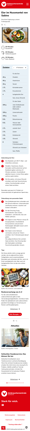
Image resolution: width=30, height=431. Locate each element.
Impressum (9, 420)
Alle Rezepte (14, 314)
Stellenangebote (10, 415)
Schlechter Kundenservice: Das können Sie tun (13, 355)
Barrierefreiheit (19, 420)
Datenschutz (21, 415)
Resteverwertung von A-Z (11, 292)
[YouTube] (2, 405)
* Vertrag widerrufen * (15, 424)
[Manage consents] (26, 427)
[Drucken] (2, 24)
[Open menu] (3, 428)
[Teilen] (4, 24)
